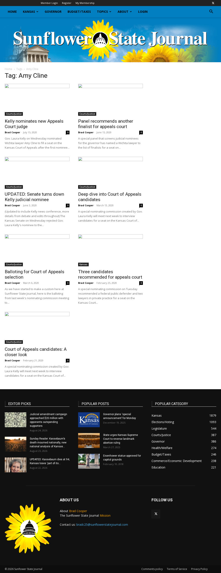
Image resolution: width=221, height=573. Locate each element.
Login (143, 12)
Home (12, 12)
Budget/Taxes (79, 12)
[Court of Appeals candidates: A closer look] (37, 328)
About (123, 12)
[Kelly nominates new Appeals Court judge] (37, 100)
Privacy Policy (199, 569)
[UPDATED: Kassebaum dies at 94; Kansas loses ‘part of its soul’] (15, 464)
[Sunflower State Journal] (110, 39)
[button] (211, 12)
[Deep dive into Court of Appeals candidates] (110, 173)
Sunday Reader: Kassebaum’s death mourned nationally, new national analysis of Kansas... (48, 442)
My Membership (85, 3)
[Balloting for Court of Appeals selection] (37, 250)
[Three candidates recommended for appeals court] (110, 250)
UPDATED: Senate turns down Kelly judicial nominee (34, 197)
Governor (53, 12)
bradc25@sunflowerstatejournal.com (102, 524)
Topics (102, 12)
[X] (213, 3)
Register (66, 3)
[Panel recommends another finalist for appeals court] (110, 100)
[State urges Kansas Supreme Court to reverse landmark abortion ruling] (89, 440)
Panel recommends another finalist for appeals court (105, 124)
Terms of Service (177, 569)
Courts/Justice (14, 113)
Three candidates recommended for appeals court (110, 274)
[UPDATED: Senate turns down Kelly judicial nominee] (37, 173)
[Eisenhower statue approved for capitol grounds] (89, 461)
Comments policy (152, 569)
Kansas (29, 12)
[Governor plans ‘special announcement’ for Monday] (89, 419)
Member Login (49, 3)
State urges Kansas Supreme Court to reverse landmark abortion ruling (120, 438)
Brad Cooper (12, 132)
